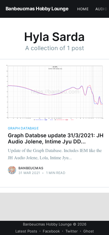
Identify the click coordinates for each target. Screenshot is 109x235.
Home (83, 9)
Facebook (51, 231)
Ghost (88, 231)
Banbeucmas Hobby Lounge (37, 8)
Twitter (71, 231)
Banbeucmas (30, 168)
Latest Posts (26, 231)
